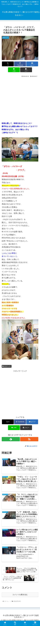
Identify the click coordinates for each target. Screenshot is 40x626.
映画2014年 (7, 366)
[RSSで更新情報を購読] (29, 439)
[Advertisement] (20, 99)
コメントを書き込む (20, 594)
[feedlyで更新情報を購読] (11, 439)
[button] (26, 69)
